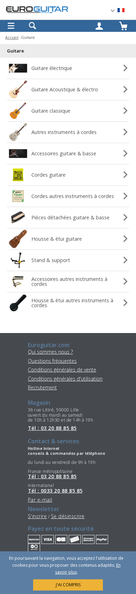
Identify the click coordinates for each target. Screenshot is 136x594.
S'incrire (37, 516)
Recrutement (42, 387)
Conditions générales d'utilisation (65, 378)
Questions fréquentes (52, 361)
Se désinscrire (68, 516)
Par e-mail (40, 499)
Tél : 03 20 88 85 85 (52, 428)
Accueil (11, 37)
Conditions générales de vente (62, 369)
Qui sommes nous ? (50, 351)
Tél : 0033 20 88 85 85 (55, 490)
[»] (125, 10)
